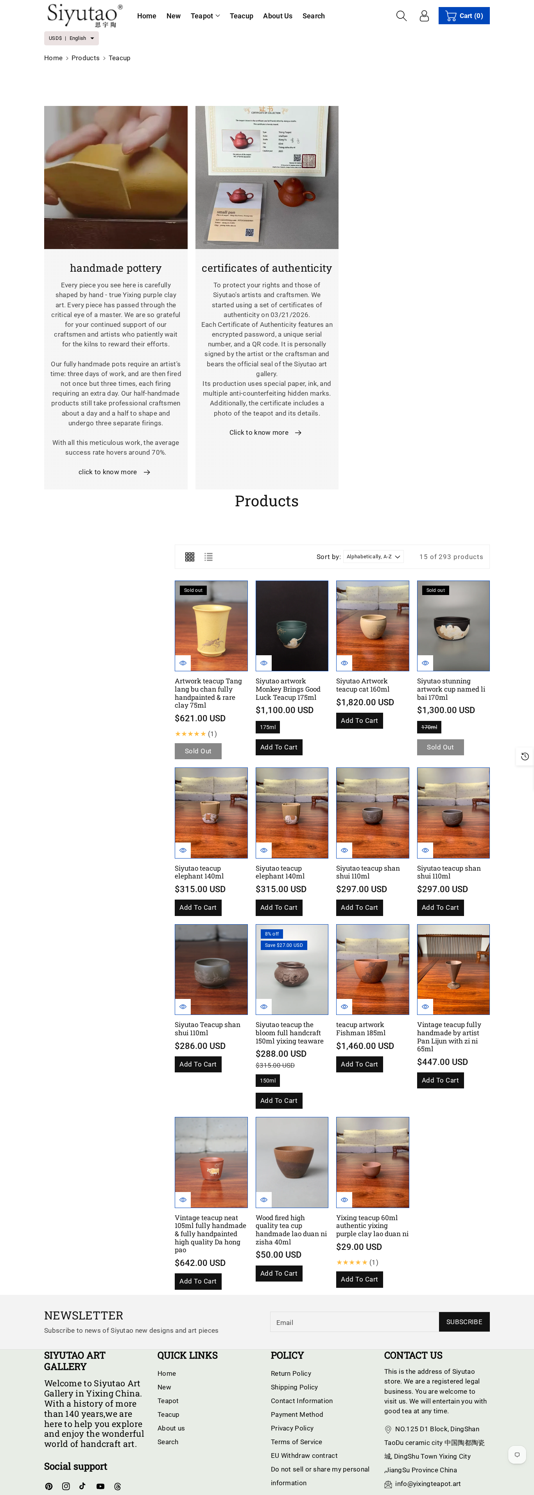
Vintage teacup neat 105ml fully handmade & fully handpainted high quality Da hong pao (210, 1234)
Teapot (202, 16)
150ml (268, 1082)
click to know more (108, 472)
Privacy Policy (292, 1428)
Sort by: (329, 557)
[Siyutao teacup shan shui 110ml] (373, 813)
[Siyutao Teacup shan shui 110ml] (211, 970)
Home (53, 58)
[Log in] (424, 15)
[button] (205, 16)
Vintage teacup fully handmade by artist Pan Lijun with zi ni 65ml (449, 1036)
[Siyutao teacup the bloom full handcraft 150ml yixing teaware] (292, 970)
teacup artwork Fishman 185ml (361, 1028)
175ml (268, 728)
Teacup (169, 1414)
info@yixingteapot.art (428, 1484)
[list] (208, 556)
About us (171, 1428)
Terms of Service (297, 1442)
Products (86, 58)
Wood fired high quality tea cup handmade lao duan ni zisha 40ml (291, 1229)
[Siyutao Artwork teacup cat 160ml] (373, 626)
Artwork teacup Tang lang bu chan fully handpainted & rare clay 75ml (208, 693)
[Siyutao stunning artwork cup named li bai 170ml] (454, 626)
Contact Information (302, 1401)
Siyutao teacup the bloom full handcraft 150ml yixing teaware (290, 1032)
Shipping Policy (294, 1387)
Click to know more (259, 432)
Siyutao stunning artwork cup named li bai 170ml (451, 688)
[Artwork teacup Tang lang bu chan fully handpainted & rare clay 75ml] (211, 626)
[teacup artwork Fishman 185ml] (373, 970)
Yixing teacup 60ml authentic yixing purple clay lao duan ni (372, 1225)
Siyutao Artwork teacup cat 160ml (363, 685)
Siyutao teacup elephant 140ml (199, 872)
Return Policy (291, 1373)
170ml (429, 728)
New (164, 1387)
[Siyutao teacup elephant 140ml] (211, 813)
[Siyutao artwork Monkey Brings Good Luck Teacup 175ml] (292, 626)
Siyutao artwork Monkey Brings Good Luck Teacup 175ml (288, 688)
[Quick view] (183, 663)
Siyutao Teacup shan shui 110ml (207, 1028)
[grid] (189, 556)
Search (168, 1442)
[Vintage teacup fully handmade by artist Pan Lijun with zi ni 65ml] (454, 970)
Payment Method (297, 1414)
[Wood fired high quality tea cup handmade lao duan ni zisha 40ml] (292, 1162)
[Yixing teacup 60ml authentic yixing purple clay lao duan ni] (373, 1162)
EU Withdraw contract (304, 1455)
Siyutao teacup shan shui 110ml (368, 872)
